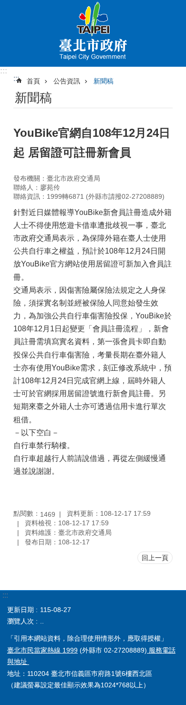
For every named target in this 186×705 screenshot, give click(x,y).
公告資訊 (66, 81)
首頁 (33, 81)
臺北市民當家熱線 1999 (42, 650)
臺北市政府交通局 (93, 33)
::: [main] (16, 78)
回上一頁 (155, 558)
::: (3, 71)
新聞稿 (103, 81)
